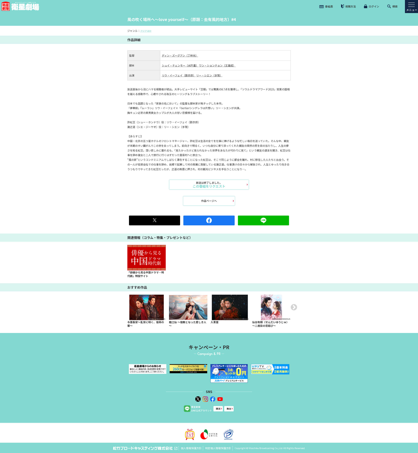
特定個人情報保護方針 (218, 448)
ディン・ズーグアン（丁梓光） (180, 55)
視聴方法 (350, 6)
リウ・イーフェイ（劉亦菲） (179, 75)
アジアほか (146, 30)
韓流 (218, 408)
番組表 (328, 6)
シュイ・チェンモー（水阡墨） (180, 65)
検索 (395, 6)
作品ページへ (209, 201)
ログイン (373, 6)
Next (294, 307)
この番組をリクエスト (209, 185)
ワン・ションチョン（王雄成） (217, 65)
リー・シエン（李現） (209, 75)
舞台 (229, 408)
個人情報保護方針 (191, 448)
